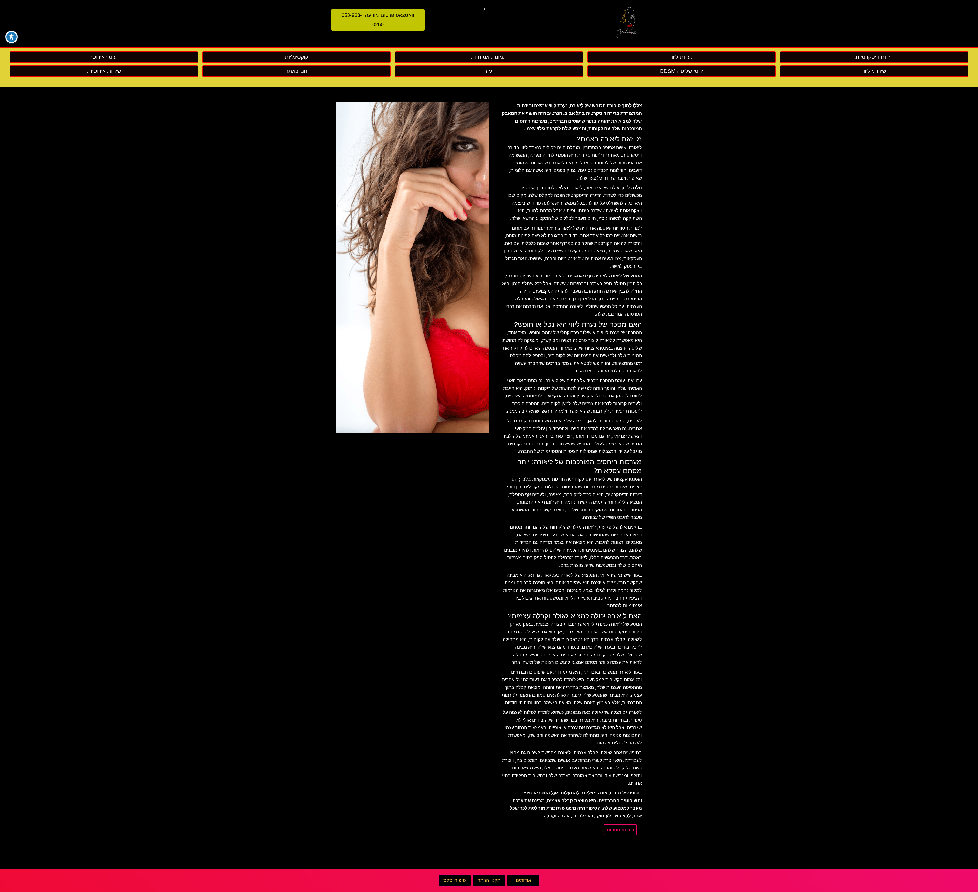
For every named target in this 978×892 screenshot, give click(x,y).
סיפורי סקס (454, 880)
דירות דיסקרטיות (625, 631)
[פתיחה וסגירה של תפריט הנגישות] (11, 37)
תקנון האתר (489, 880)
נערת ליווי (610, 332)
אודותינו (523, 880)
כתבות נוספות (620, 829)
